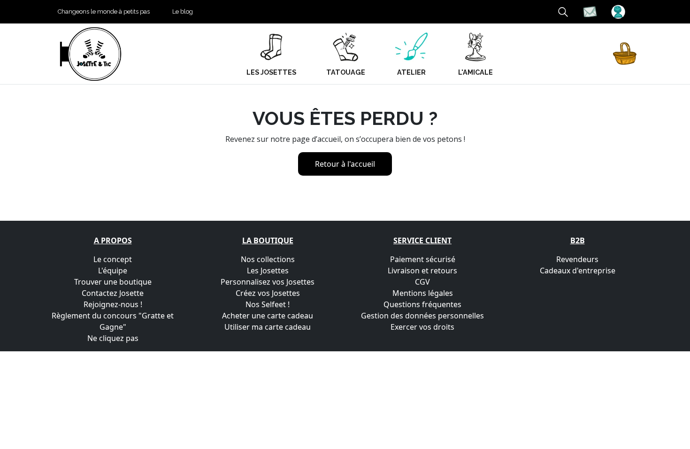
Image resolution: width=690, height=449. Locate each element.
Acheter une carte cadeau (267, 315)
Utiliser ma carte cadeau (267, 327)
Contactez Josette (113, 293)
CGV (422, 282)
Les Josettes (268, 270)
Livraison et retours (422, 270)
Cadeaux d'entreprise (577, 270)
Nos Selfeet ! (267, 304)
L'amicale (475, 72)
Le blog (182, 11)
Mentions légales (422, 293)
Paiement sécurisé (422, 259)
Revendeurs (577, 259)
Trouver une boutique (113, 282)
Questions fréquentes (422, 304)
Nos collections (268, 259)
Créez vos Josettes (268, 293)
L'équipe (112, 270)
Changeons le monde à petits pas (104, 11)
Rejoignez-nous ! (113, 304)
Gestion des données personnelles (422, 315)
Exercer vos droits (422, 327)
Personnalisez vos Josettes (267, 282)
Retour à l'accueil (345, 164)
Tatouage (345, 72)
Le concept (112, 259)
